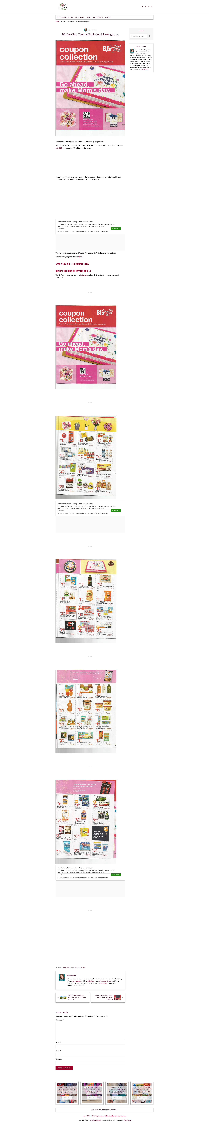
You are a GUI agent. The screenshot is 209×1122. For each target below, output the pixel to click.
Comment (60, 1020)
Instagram (84, 275)
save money (76, 981)
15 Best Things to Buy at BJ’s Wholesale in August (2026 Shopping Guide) (67, 1090)
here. (81, 257)
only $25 (59, 148)
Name (58, 1043)
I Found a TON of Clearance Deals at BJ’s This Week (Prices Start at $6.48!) (116, 1090)
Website (59, 1059)
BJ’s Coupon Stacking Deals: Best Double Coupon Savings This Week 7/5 (141, 1090)
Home (57, 21)
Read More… (145, 69)
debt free (90, 981)
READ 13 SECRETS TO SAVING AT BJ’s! (73, 271)
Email (58, 1051)
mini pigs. (103, 983)
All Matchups (66, 967)
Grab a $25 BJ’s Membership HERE (72, 264)
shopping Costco (105, 981)
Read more (68, 1098)
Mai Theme (127, 1120)
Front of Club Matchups (78, 967)
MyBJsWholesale (95, 1120)
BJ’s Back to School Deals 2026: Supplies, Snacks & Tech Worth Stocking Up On (92, 1090)
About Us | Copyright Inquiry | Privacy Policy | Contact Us (104, 1116)
